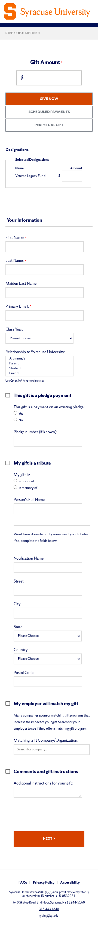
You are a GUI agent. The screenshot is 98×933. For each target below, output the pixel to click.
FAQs (23, 882)
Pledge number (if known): (35, 432)
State (18, 627)
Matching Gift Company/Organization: (46, 740)
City (17, 604)
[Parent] (39, 363)
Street (19, 581)
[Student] (39, 368)
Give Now (49, 99)
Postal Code (23, 673)
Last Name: (14, 260)
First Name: (15, 237)
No (21, 420)
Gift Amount (45, 62)
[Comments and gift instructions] (9, 771)
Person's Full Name (29, 500)
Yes (21, 413)
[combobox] (52, 749)
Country (21, 650)
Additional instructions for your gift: (43, 783)
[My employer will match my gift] (9, 703)
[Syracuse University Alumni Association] (49, 11)
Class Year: (14, 329)
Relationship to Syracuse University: (35, 352)
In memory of (28, 488)
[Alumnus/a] (39, 358)
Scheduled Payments (49, 112)
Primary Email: (17, 306)
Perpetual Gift (49, 125)
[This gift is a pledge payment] (9, 395)
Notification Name (29, 558)
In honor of (26, 481)
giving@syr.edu (49, 916)
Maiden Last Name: (21, 283)
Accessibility (70, 882)
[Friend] (39, 373)
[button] (52, 749)
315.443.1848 (49, 909)
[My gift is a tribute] (9, 463)
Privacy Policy (43, 882)
